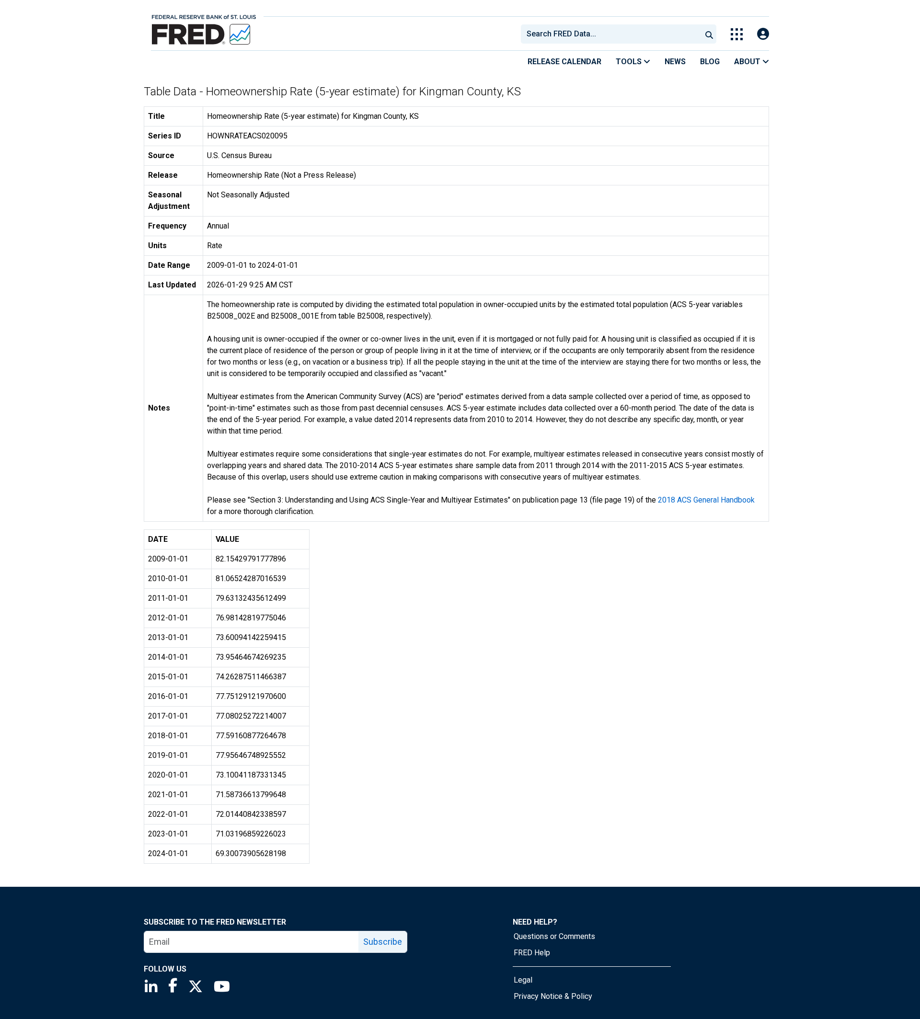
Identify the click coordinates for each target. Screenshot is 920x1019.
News (675, 61)
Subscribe (382, 942)
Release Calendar (564, 61)
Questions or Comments (554, 936)
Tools (630, 61)
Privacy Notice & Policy (553, 996)
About (748, 61)
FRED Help (532, 952)
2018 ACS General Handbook (706, 499)
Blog (710, 61)
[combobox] (610, 34)
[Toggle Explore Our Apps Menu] (737, 34)
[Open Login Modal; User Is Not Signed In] (763, 34)
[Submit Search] (709, 34)
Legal (523, 980)
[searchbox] (613, 34)
